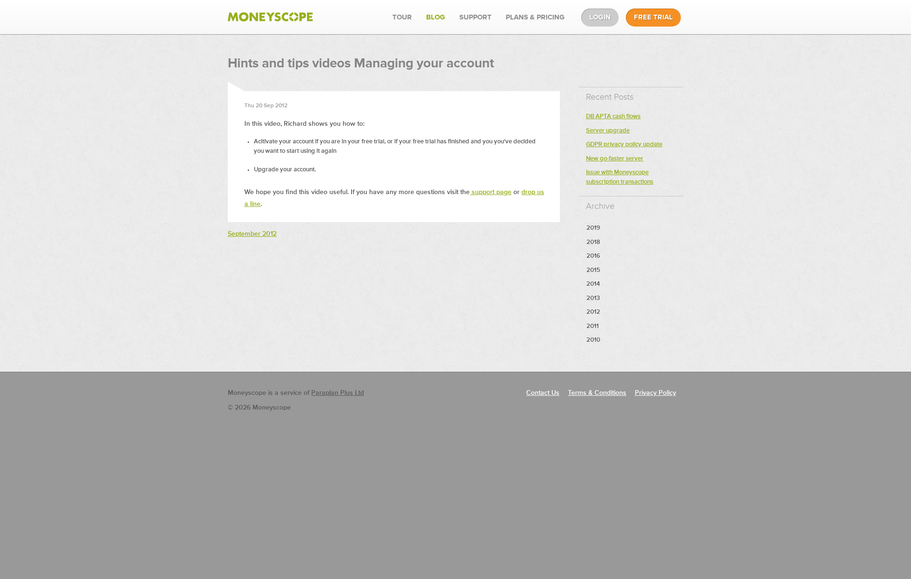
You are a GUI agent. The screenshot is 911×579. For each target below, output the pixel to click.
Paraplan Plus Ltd (337, 393)
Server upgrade (608, 131)
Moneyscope (270, 17)
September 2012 (252, 234)
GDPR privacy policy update (624, 144)
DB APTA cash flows (613, 116)
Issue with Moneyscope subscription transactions (619, 177)
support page (490, 192)
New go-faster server (614, 159)
